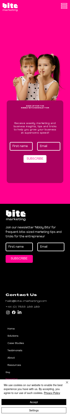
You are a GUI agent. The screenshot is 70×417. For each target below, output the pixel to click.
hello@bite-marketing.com (26, 301)
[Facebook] (13, 312)
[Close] (64, 384)
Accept (34, 402)
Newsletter (12, 379)
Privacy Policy (52, 393)
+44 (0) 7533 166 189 (23, 307)
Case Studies (15, 343)
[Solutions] (37, 336)
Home (11, 329)
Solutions (12, 336)
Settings (34, 410)
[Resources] (37, 365)
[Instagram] (8, 312)
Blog (8, 372)
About (11, 358)
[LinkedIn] (19, 312)
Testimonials (14, 350)
